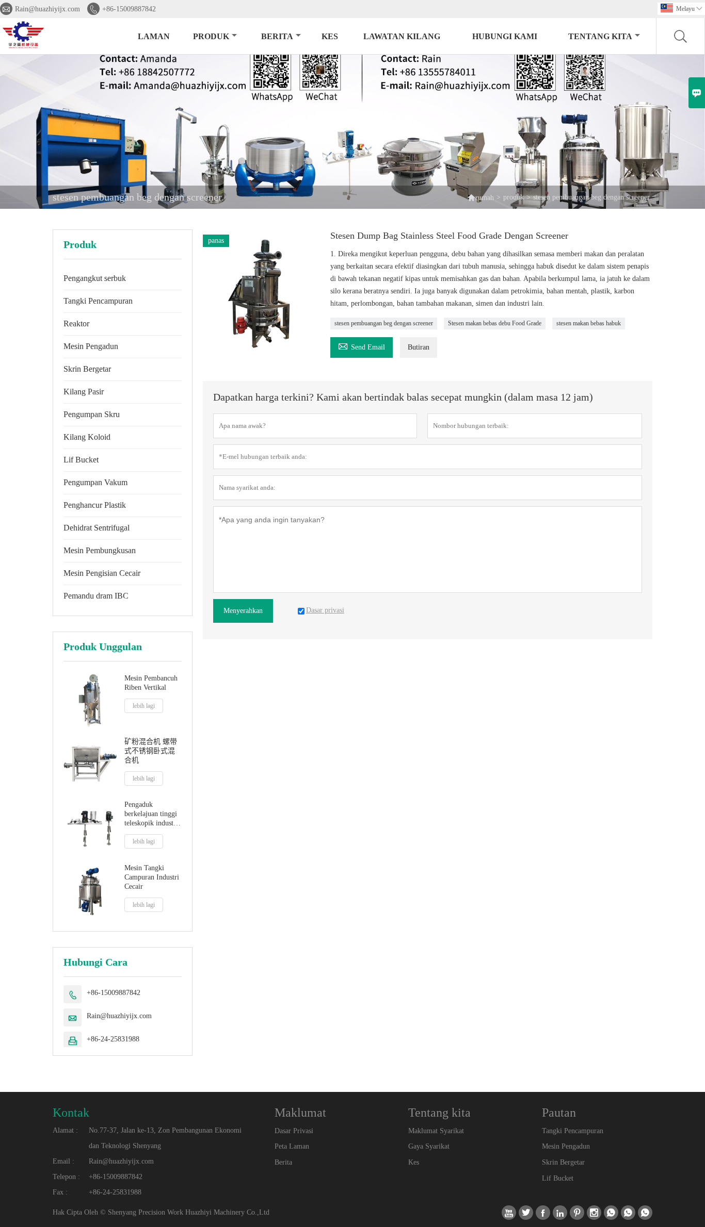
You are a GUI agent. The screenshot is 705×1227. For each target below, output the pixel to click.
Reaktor (76, 323)
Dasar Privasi (294, 1131)
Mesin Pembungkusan (99, 550)
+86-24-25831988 (113, 1039)
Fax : (60, 1192)
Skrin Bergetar (87, 368)
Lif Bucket (81, 459)
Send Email (361, 345)
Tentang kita (600, 36)
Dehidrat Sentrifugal (96, 527)
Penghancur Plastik (94, 505)
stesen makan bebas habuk (588, 323)
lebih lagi (144, 705)
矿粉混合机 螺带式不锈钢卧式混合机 (150, 751)
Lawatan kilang (401, 36)
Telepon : (66, 1177)
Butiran (418, 347)
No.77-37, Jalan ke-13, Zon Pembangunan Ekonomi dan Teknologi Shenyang (165, 1138)
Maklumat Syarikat (436, 1131)
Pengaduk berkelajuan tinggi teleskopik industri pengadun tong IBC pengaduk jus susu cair (152, 814)
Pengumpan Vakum (95, 482)
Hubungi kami (504, 36)
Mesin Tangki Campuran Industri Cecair (151, 877)
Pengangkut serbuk (94, 278)
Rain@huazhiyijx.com (47, 9)
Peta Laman (292, 1146)
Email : (63, 1161)
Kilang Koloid (86, 437)
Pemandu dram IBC (96, 595)
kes (330, 36)
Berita (277, 36)
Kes (413, 1162)
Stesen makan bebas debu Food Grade (494, 323)
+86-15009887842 (129, 9)
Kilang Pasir (83, 391)
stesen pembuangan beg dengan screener (383, 323)
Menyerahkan (243, 611)
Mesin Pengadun (90, 346)
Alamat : (65, 1130)
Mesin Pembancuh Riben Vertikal (151, 682)
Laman (154, 36)
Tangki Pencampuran (98, 300)
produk (211, 36)
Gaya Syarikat (429, 1146)
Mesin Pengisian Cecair (101, 573)
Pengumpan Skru (91, 414)
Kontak (71, 1112)
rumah (484, 198)
